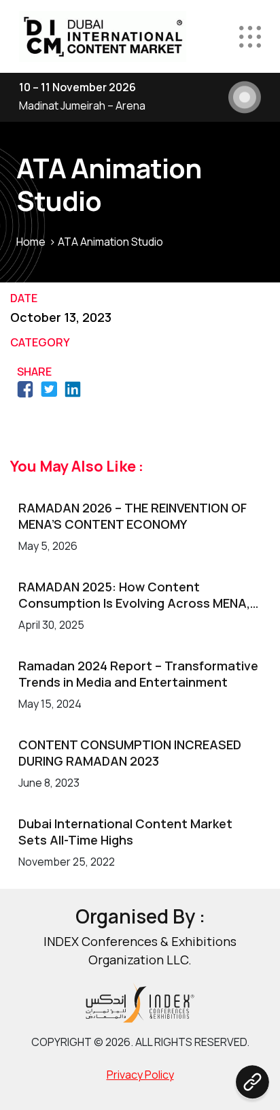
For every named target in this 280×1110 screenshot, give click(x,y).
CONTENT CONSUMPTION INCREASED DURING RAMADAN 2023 (129, 752)
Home (31, 241)
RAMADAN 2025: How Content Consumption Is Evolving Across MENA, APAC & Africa (134, 594)
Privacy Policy (140, 1074)
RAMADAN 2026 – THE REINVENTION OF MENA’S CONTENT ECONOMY (132, 516)
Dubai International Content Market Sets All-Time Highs (125, 831)
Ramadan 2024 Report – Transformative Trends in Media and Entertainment (138, 673)
